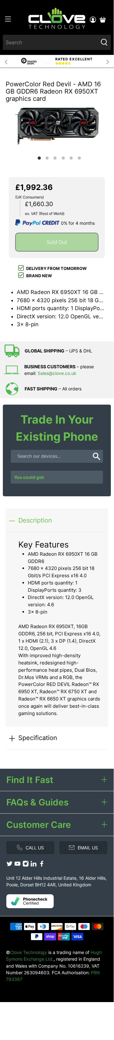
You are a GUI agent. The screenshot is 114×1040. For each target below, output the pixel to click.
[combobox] (50, 42)
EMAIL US (88, 847)
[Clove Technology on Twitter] (9, 865)
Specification (37, 738)
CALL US (35, 847)
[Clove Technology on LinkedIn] (33, 865)
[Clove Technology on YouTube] (17, 865)
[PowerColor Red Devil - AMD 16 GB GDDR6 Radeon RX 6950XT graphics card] (57, 126)
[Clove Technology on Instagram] (25, 865)
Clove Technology (28, 952)
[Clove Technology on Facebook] (42, 865)
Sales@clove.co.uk (57, 373)
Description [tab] (35, 520)
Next (108, 61)
